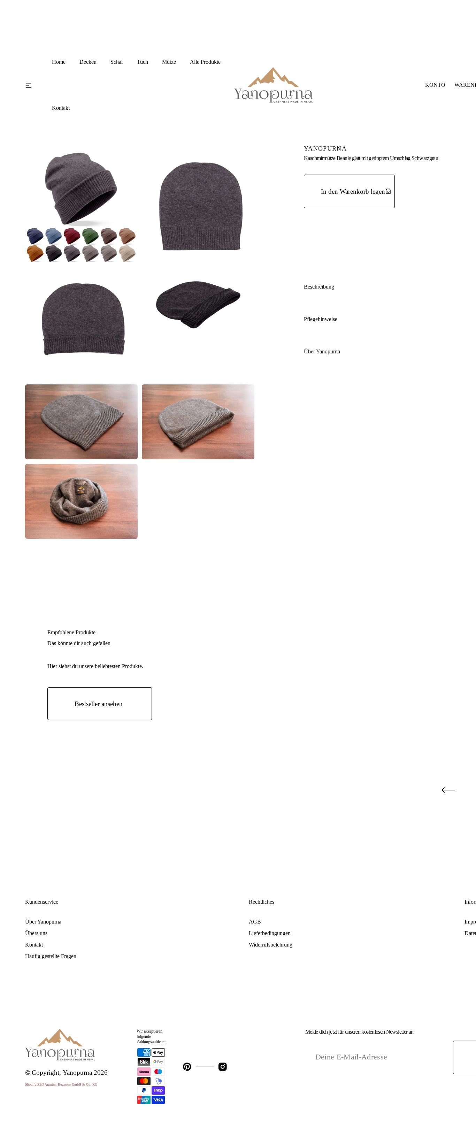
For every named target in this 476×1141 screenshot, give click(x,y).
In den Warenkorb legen (353, 191)
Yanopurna (77, 1072)
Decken (88, 62)
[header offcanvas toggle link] (33, 85)
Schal (116, 62)
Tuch (142, 62)
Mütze (169, 62)
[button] (435, 85)
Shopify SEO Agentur (40, 1084)
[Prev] (448, 790)
